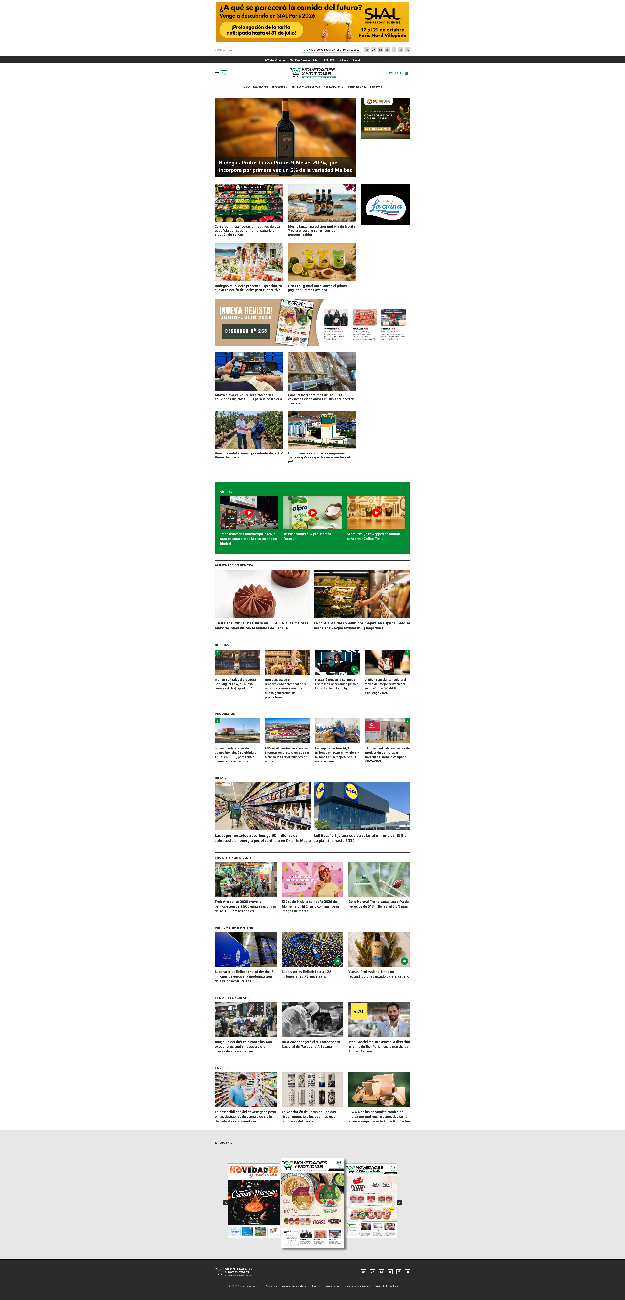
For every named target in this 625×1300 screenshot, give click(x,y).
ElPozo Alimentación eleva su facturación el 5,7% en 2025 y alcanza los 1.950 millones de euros (287, 755)
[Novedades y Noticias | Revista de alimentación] (312, 73)
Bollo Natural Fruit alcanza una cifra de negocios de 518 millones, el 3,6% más (378, 904)
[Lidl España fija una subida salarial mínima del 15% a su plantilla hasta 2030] (362, 806)
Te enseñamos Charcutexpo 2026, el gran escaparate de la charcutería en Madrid (248, 539)
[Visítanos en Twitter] (387, 50)
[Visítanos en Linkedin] (367, 50)
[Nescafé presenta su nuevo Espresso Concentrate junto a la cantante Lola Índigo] (337, 662)
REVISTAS (376, 87)
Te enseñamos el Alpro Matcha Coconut (307, 536)
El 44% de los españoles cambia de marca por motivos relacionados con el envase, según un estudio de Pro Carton (379, 1116)
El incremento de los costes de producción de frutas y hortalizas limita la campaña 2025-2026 (387, 755)
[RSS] (408, 50)
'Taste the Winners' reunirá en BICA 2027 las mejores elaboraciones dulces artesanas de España (261, 626)
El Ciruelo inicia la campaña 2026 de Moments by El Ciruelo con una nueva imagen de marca (310, 906)
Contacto (316, 1286)
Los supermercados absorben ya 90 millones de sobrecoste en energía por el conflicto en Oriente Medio (263, 838)
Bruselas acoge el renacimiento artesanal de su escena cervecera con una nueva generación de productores (286, 688)
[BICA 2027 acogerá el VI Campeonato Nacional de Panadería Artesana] (312, 1019)
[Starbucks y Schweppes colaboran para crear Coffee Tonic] (376, 512)
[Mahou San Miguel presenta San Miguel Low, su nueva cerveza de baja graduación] (237, 662)
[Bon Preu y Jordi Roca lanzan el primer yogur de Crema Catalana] (322, 262)
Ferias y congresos (232, 997)
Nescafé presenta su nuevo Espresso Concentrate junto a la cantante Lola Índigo (336, 684)
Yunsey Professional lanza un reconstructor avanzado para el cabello (378, 974)
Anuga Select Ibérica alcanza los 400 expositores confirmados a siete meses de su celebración (243, 1046)
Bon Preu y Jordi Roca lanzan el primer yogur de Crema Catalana (317, 288)
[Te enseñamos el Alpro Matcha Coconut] (312, 512)
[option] (237, 670)
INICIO (246, 87)
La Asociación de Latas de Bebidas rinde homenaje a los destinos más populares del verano (309, 1116)
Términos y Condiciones (357, 1286)
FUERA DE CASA (357, 87)
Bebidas (222, 645)
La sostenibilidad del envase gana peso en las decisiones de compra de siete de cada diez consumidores (245, 1116)
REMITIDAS (329, 60)
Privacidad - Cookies (386, 1286)
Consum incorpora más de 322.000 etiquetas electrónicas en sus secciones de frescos (321, 399)
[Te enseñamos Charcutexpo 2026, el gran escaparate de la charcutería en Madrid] (249, 512)
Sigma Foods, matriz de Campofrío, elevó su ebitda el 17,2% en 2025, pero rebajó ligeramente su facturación (236, 755)
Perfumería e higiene (234, 927)
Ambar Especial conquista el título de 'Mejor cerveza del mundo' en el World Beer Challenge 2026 (385, 686)
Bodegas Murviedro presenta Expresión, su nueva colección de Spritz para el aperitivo (248, 288)
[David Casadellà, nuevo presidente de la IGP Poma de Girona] (249, 430)
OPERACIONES (334, 87)
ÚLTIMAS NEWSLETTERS (303, 60)
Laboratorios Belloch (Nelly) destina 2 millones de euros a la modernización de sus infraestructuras (244, 976)
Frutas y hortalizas (233, 857)
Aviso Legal (333, 1286)
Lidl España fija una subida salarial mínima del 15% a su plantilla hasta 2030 (360, 838)
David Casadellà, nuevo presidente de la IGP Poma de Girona (249, 455)
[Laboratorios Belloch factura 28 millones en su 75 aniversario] (312, 949)
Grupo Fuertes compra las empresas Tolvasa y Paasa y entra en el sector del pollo (319, 457)
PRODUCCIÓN (225, 713)
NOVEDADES (260, 87)
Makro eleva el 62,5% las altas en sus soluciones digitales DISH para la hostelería (248, 397)
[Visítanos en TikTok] (373, 49)
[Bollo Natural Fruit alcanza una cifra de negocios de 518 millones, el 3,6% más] (379, 879)
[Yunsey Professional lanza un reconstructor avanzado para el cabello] (379, 949)
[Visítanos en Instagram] (380, 50)
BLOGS (357, 60)
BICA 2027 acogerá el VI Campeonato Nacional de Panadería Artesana (311, 1044)
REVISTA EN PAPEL (274, 60)
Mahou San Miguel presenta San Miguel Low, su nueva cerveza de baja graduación (235, 684)
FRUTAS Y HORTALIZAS (306, 87)
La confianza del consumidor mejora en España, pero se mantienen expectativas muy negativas (362, 626)
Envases (222, 1067)
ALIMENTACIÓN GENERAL (235, 565)
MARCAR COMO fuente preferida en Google (332, 49)
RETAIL (220, 777)
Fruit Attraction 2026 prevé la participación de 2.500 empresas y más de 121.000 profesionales (245, 906)
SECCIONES (279, 87)
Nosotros (271, 1286)
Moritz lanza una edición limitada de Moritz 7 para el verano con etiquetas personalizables (321, 231)
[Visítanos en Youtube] (401, 50)
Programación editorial (294, 1286)
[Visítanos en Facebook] (394, 50)
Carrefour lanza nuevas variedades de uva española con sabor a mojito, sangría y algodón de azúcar (247, 231)
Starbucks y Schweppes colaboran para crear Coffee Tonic (373, 536)
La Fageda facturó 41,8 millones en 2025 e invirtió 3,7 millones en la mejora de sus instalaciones (337, 755)
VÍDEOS (344, 60)
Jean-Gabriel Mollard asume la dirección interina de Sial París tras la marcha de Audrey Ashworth (379, 1046)
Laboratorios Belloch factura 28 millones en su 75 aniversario (307, 974)
